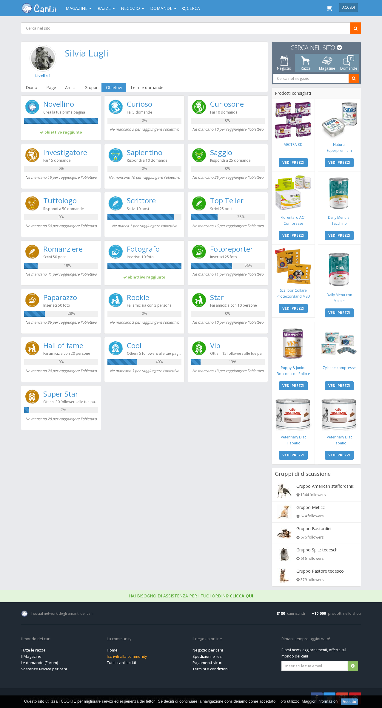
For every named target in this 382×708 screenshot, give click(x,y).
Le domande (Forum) (39, 662)
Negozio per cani (207, 650)
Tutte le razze (33, 650)
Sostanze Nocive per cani (44, 669)
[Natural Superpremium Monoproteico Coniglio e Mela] (339, 120)
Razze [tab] (306, 68)
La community (119, 639)
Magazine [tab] (327, 68)
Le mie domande (147, 87)
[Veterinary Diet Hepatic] (293, 414)
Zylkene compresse (339, 367)
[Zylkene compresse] (339, 343)
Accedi (348, 7)
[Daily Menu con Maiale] (339, 268)
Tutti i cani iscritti (121, 662)
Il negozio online (207, 639)
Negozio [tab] (284, 68)
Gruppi (90, 87)
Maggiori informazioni (320, 701)
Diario (31, 87)
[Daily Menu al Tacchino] (339, 193)
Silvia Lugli (86, 53)
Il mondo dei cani (36, 639)
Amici (70, 87)
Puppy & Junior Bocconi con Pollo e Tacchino (293, 373)
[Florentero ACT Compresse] (293, 193)
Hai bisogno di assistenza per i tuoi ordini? (191, 596)
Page (51, 87)
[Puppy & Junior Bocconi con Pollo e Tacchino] (293, 343)
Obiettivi (114, 87)
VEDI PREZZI (293, 162)
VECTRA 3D (293, 144)
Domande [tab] (348, 68)
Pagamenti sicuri (207, 662)
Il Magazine (31, 656)
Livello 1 (43, 75)
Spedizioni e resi (207, 656)
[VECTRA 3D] (293, 120)
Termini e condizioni (210, 669)
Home (112, 650)
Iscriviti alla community (127, 656)
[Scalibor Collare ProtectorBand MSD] (293, 266)
